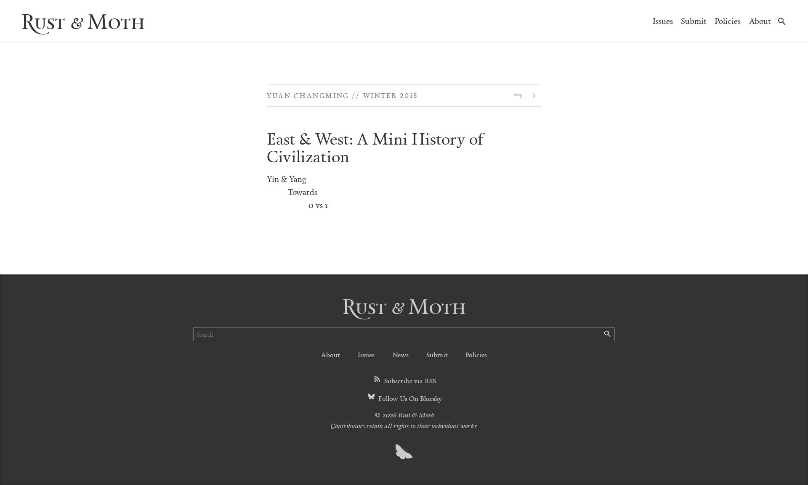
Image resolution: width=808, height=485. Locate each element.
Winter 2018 (390, 95)
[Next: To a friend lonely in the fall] (533, 95)
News (401, 354)
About (760, 20)
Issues (663, 20)
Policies (728, 20)
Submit (694, 20)
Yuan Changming (308, 95)
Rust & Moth (83, 20)
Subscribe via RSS (409, 380)
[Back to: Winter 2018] (518, 95)
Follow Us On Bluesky (409, 398)
